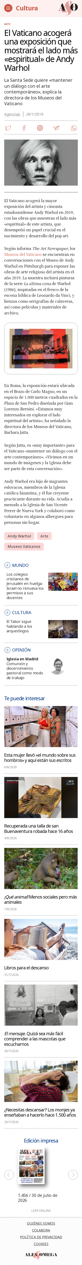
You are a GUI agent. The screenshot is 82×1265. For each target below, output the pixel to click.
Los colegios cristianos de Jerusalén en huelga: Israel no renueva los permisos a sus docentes (25, 586)
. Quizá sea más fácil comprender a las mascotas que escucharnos (34, 1038)
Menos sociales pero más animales (40, 899)
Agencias (12, 114)
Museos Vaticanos (24, 546)
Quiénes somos (41, 1223)
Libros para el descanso (26, 968)
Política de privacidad (41, 1237)
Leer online (41, 1211)
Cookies (41, 1244)
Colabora (41, 1230)
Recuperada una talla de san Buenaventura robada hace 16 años (38, 828)
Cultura (27, 8)
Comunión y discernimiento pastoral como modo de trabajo (24, 670)
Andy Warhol (19, 536)
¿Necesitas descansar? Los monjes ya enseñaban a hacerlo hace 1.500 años (40, 1112)
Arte (7, 24)
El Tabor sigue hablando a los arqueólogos (19, 626)
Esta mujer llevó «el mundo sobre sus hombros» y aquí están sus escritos (40, 757)
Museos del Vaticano (23, 254)
